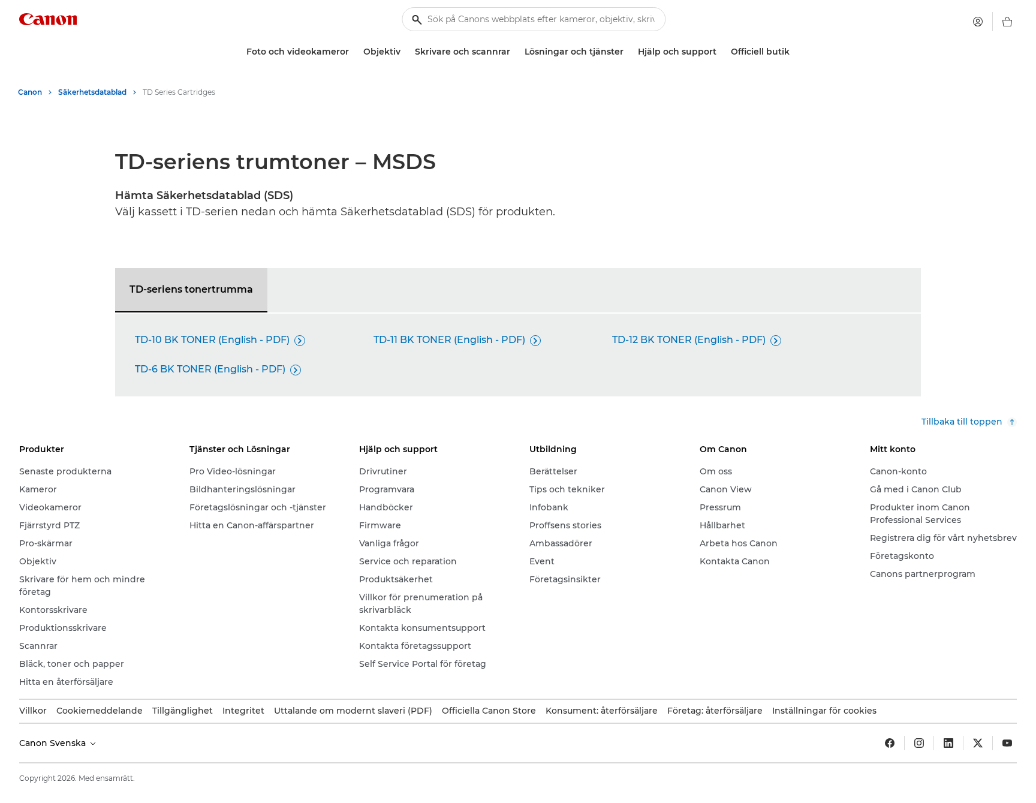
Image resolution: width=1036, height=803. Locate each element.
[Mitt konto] (977, 21)
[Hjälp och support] (721, 52)
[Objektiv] (405, 52)
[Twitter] (978, 743)
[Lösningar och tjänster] (628, 52)
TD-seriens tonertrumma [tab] (191, 289)
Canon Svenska (53, 743)
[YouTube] (1007, 743)
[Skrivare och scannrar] (515, 52)
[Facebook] (890, 743)
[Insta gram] (919, 743)
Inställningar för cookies (824, 710)
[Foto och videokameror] (354, 52)
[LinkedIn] (948, 743)
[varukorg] (1007, 21)
